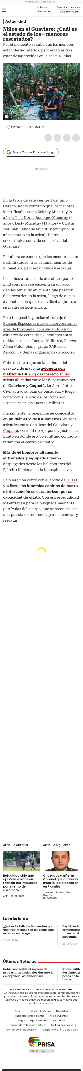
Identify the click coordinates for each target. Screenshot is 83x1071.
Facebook (48, 138)
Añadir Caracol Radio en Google (34, 152)
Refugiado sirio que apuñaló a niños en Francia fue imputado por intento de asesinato (20, 882)
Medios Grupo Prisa (41, 1051)
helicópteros (54, 464)
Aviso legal (58, 1020)
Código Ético (70, 1029)
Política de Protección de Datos (28, 1025)
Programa (44, 11)
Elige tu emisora (69, 12)
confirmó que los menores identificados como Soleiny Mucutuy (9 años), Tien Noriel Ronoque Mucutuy (38, 212)
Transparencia (49, 1029)
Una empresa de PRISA (41, 1041)
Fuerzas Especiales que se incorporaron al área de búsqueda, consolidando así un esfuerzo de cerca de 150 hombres (40, 329)
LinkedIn (67, 138)
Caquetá (10, 431)
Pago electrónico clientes (30, 1015)
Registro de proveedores (32, 1020)
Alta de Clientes (58, 1015)
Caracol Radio (19, 10)
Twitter (57, 138)
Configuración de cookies (20, 1029)
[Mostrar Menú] (4, 10)
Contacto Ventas (41, 1011)
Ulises (71, 480)
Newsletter (62, 1011)
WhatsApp (76, 138)
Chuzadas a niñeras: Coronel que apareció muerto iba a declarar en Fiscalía (60, 881)
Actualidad (15, 21)
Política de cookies (62, 1025)
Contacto (20, 1011)
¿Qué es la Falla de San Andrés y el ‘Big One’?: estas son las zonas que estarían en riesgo (28, 930)
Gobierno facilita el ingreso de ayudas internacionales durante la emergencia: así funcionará (28, 973)
